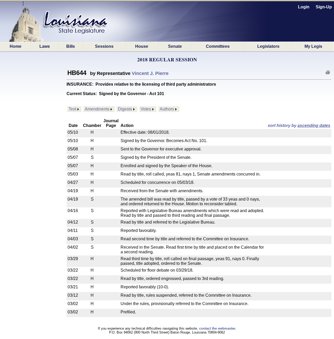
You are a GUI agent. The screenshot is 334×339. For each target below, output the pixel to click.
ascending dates (313, 125)
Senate (175, 46)
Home (15, 46)
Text (72, 109)
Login (303, 7)
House (141, 46)
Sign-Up (324, 7)
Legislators (268, 46)
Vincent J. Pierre (150, 73)
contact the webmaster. (217, 328)
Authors (167, 109)
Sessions (104, 46)
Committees (218, 46)
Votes (146, 109)
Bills (70, 46)
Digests (125, 109)
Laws (44, 46)
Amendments (97, 109)
